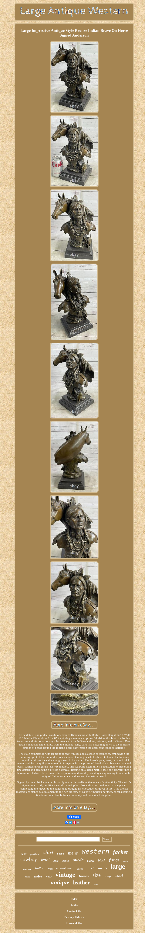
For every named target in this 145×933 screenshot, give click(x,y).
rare (60, 853)
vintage (65, 874)
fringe (114, 860)
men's (102, 868)
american (27, 869)
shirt (48, 852)
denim (65, 860)
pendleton (34, 854)
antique (60, 882)
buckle (90, 860)
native (38, 876)
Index (74, 898)
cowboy (28, 859)
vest (50, 868)
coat (119, 875)
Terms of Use (74, 923)
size (97, 875)
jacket (120, 852)
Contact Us (74, 910)
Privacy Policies (74, 917)
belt (24, 854)
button (40, 868)
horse (27, 876)
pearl (96, 885)
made (125, 861)
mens (73, 852)
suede (78, 860)
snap (107, 876)
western (95, 852)
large (118, 866)
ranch (90, 868)
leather (81, 882)
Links (74, 904)
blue (56, 860)
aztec (80, 868)
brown (84, 876)
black (101, 860)
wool (45, 859)
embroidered (64, 868)
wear (49, 876)
